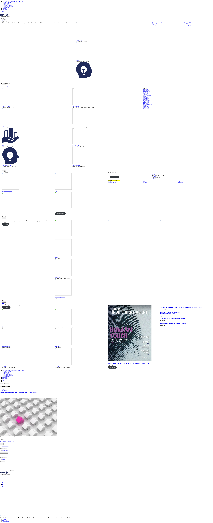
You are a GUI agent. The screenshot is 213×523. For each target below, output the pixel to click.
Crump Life (145, 182)
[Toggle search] (1, 383)
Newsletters (57, 366)
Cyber (56, 191)
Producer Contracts (146, 106)
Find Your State (5, 9)
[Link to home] (4, 15)
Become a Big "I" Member (167, 245)
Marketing (6, 503)
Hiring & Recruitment (6, 106)
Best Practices (145, 92)
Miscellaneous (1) (7, 468)
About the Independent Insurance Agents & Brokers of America (13, 1)
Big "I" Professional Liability (7, 191)
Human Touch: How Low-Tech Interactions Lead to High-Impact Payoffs (128, 363)
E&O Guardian (145, 103)
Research (56, 326)
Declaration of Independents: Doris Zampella (173, 323)
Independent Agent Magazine (189, 25)
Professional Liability (146, 107)
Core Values (6, 4)
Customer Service (146, 98)
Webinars (77, 60)
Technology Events (113, 245)
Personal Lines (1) (5, 466)
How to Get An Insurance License (158, 22)
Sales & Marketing (75, 106)
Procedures (145, 105)
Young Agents (57, 277)
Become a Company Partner (60, 297)
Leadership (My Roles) (8, 6)
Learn (3, 20)
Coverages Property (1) (11, 465)
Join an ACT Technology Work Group (169, 244)
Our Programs (6, 3)
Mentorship (154, 25)
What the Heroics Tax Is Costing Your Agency (173, 318)
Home (3, 389)
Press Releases (57, 346)
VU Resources (4, 390)
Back (4, 19)
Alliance (3, 507)
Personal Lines (186, 23)
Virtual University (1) (6, 450)
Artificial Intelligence (146, 91)
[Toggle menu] (5, 383)
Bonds (144, 181)
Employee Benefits (146, 101)
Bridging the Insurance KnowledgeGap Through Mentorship (170, 312)
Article (8, 441)
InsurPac (56, 257)
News (3, 303)
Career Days (145, 94)
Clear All (12, 441)
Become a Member (7, 2)
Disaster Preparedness (146, 100)
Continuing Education (156, 23)
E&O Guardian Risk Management (190, 22)
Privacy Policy (4, 519)
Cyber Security (145, 99)
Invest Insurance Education (167, 243)
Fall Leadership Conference (115, 240)
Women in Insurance (113, 242)
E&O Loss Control (146, 102)
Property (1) (6, 464)
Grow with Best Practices (6, 165)
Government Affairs (58, 237)
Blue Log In (154, 178)
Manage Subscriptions (6, 346)
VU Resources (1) (5, 446)
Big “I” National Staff (8, 5)
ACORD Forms (145, 89)
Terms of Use (4, 520)
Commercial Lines (187, 24)
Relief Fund (162, 237)
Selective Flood (180, 182)
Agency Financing (146, 90)
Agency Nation (5, 326)
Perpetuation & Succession (147, 104)
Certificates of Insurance (147, 95)
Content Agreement (5, 521)
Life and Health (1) (5, 467)
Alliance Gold (6, 509)
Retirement (4, 145)
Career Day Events (166, 240)
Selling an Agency (146, 108)
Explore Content (79, 40)
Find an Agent (4, 8)
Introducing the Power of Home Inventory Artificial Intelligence (18, 392)
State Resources (7, 7)
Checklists (144, 96)
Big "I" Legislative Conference (115, 244)
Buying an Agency (146, 93)
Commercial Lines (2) (6, 463)
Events (109, 237)
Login (3, 11)
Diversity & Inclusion (76, 165)
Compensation (145, 97)
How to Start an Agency (76, 145)
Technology (6, 504)
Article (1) (4, 459)
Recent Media (4, 366)
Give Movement (165, 242)
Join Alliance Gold (155, 176)
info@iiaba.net (4, 480)
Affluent (109, 181)
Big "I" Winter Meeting (114, 243)
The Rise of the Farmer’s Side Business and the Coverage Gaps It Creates (181, 307)
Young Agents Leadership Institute (116, 241)
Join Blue (153, 174)
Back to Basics (154, 24)
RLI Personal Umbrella (112, 182)
